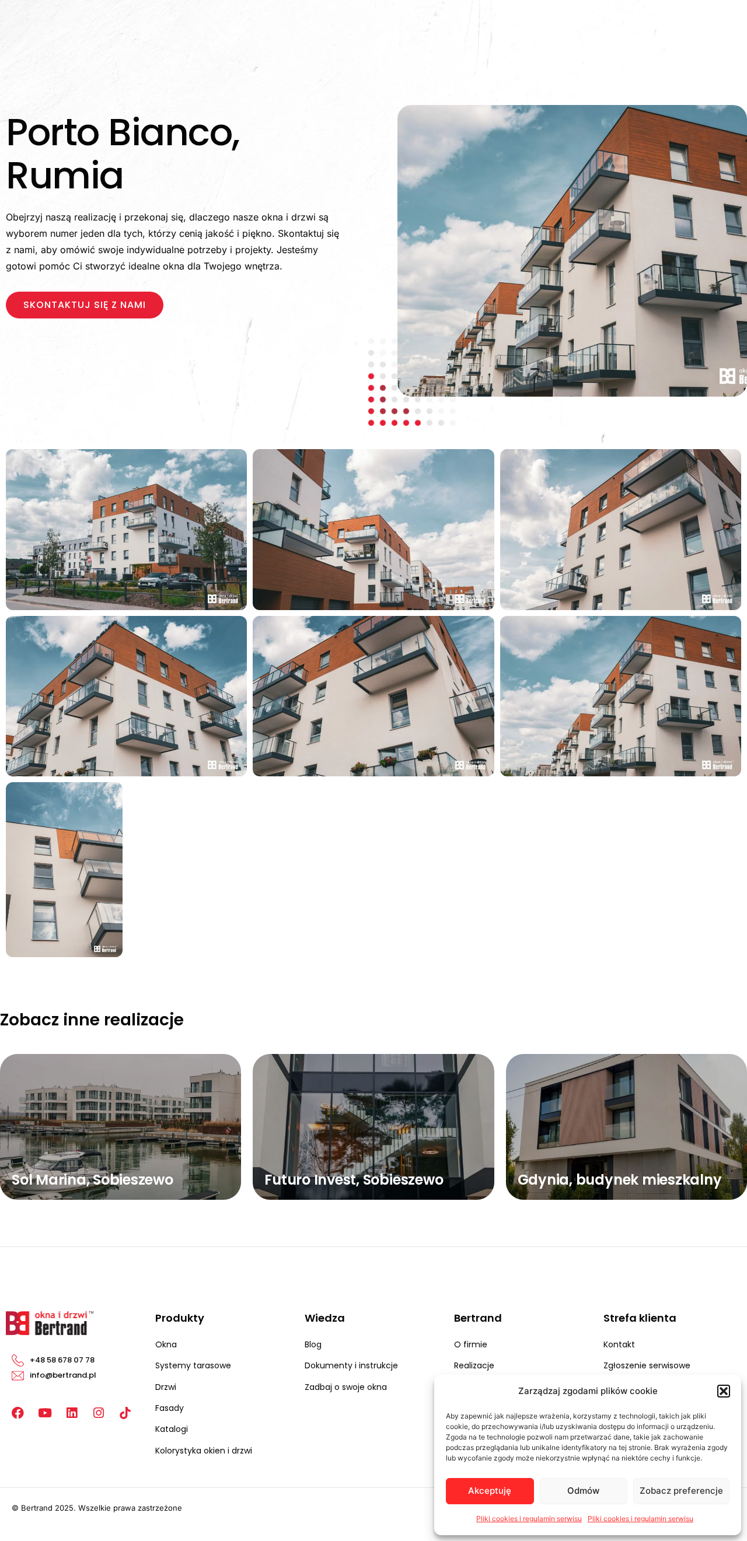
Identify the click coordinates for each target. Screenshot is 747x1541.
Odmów (583, 1490)
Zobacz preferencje (681, 1490)
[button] (723, 1391)
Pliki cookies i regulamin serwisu (529, 1518)
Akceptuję (489, 1490)
